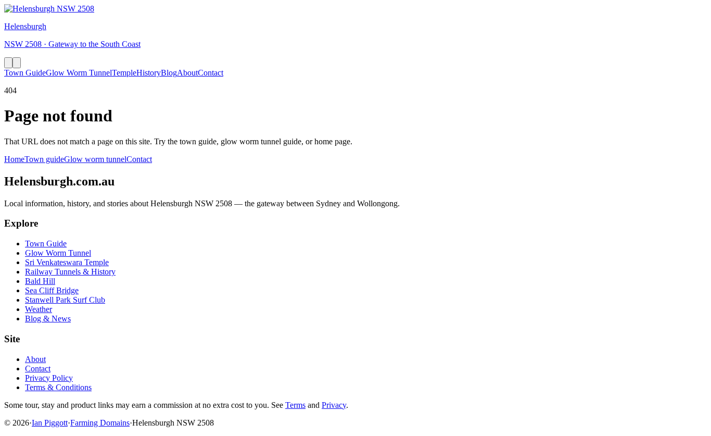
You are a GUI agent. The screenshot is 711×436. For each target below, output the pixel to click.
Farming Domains (100, 422)
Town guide (44, 159)
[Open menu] (16, 62)
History (148, 72)
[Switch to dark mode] (8, 62)
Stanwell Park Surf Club (65, 299)
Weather (38, 309)
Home (14, 159)
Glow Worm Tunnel (79, 72)
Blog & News (48, 318)
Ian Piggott (50, 422)
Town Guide (25, 72)
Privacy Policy (49, 377)
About (187, 72)
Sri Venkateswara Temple (67, 262)
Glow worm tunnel (95, 159)
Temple (124, 72)
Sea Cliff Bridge (52, 290)
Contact (210, 72)
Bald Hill (40, 281)
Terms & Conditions (58, 387)
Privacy (334, 405)
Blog (169, 72)
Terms (295, 405)
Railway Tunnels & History (70, 271)
